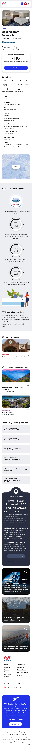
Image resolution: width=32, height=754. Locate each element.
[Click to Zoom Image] (16, 18)
